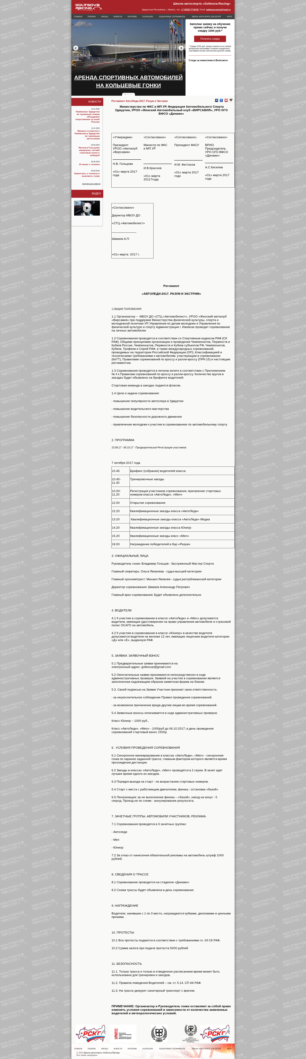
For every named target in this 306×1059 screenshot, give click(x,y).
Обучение (132, 17)
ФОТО (229, 17)
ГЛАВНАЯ (78, 17)
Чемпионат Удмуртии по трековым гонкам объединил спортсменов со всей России (87, 116)
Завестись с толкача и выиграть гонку (87, 174)
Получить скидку (210, 38)
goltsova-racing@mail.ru (218, 9)
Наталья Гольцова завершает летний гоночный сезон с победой (89, 151)
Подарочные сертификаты (172, 17)
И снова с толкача (89, 164)
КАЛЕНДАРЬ (147, 17)
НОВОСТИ (118, 17)
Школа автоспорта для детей (206, 17)
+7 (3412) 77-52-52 (189, 9)
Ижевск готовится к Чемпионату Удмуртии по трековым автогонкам (87, 135)
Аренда (104, 17)
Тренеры (91, 17)
